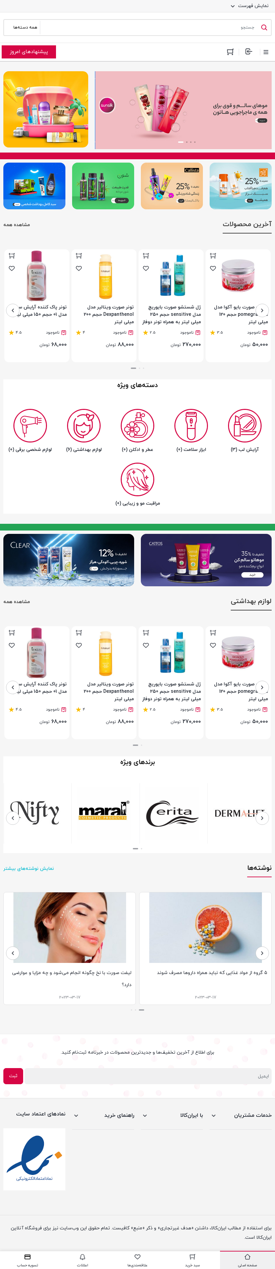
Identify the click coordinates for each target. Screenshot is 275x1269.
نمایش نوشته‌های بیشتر (28, 868)
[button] (195, 142)
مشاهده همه (16, 225)
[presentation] (262, 310)
